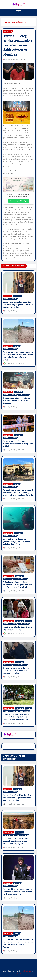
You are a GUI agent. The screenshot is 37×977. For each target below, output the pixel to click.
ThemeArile (18, 974)
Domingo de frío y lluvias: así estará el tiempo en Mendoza (17, 628)
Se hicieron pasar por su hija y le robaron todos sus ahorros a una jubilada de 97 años (16, 670)
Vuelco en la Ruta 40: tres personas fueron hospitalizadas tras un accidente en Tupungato (17, 841)
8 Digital (9, 59)
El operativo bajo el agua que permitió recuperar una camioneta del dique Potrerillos (17, 541)
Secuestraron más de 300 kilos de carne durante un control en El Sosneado (16, 400)
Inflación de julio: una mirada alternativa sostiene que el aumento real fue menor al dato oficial (17, 585)
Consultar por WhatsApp (18, 201)
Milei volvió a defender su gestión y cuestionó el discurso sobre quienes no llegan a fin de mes (17, 892)
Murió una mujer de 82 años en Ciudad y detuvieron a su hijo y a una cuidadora (18, 444)
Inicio (4, 20)
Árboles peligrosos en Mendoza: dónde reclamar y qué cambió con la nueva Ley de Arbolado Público (17, 717)
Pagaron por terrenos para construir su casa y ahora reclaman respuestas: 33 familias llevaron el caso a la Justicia (18, 356)
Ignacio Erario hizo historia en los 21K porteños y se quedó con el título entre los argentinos (18, 304)
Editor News (27, 971)
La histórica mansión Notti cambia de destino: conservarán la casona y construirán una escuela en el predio (18, 493)
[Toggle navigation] (18, 12)
